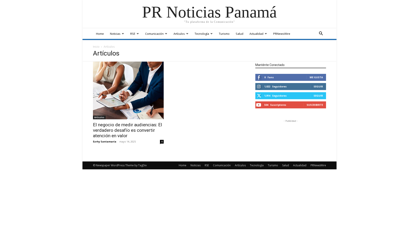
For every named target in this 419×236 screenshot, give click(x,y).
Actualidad (256, 34)
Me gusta (316, 77)
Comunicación (154, 34)
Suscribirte (315, 104)
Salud (239, 34)
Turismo (224, 34)
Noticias (115, 34)
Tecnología (202, 34)
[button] (321, 34)
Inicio (96, 47)
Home (100, 34)
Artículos (179, 34)
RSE (132, 34)
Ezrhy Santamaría (104, 141)
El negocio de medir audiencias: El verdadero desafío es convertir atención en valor (127, 130)
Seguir (318, 86)
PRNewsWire (281, 34)
